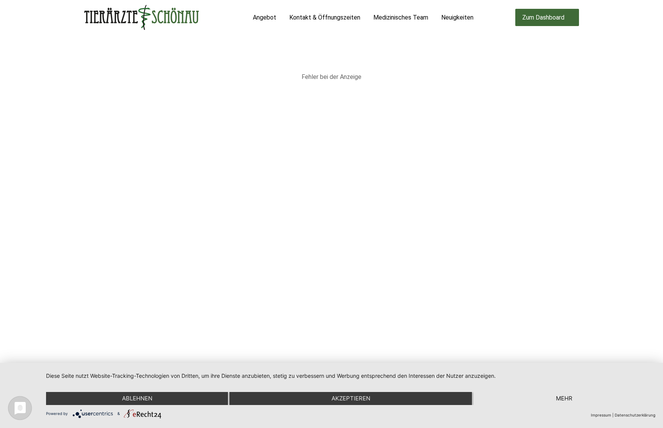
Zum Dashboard (543, 17)
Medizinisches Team (400, 17)
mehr (564, 398)
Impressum (601, 415)
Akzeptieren (351, 398)
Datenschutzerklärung (635, 415)
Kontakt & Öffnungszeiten (324, 17)
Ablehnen (137, 398)
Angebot (264, 17)
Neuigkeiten (457, 17)
